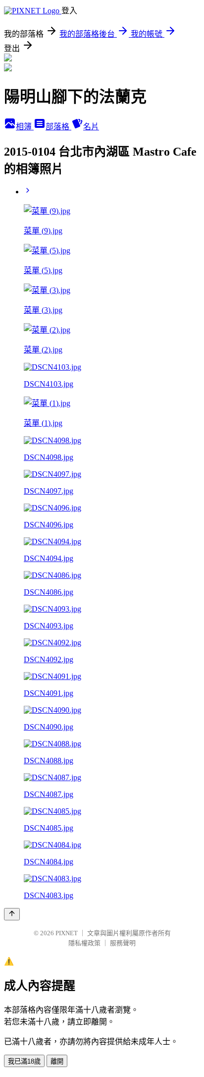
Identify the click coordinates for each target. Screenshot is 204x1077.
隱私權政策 (84, 943)
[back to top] (12, 914)
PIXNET (66, 933)
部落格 (58, 126)
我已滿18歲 (24, 1061)
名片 (91, 126)
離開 (57, 1061)
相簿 (25, 126)
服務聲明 (123, 943)
